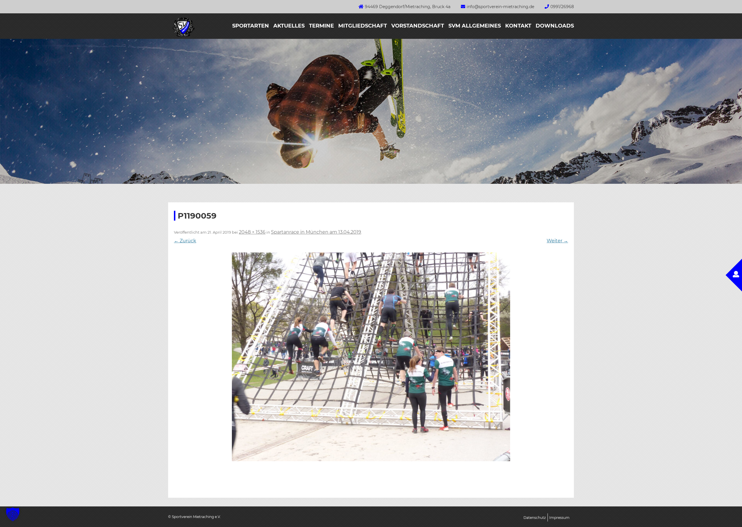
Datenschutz (534, 517)
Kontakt (518, 26)
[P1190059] (371, 356)
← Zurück (185, 240)
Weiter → (557, 240)
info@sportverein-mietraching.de (500, 6)
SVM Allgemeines (474, 26)
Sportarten (250, 26)
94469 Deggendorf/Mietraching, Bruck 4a (407, 6)
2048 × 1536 (252, 232)
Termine (321, 26)
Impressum (559, 517)
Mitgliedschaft (362, 26)
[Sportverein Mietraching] (181, 37)
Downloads (555, 26)
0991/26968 (562, 6)
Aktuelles (289, 26)
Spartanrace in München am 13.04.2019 (316, 232)
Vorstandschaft (417, 26)
